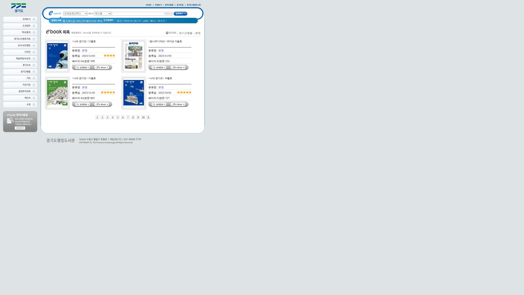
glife (145, 20)
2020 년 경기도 (132, 21)
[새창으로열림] (180, 5)
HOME (172, 32)
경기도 (161, 21)
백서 (153, 21)
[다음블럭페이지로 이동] (148, 117)
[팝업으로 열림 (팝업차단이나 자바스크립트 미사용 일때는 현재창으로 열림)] (169, 5)
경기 (119, 21)
